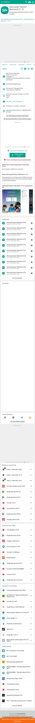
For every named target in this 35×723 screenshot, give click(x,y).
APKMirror (6, 2)
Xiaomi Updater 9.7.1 (12, 618)
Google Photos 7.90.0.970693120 (15, 607)
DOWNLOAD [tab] (4, 64)
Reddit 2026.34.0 (11, 557)
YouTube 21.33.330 (12, 601)
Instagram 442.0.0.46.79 (13, 541)
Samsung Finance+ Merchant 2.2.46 (16, 244)
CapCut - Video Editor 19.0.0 (14, 480)
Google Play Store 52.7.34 (13, 491)
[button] (22, 69)
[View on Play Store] (25, 69)
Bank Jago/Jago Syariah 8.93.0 (15, 662)
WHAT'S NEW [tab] (13, 64)
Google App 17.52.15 (12, 635)
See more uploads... (17, 278)
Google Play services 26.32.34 (15, 580)
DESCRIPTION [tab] (21, 64)
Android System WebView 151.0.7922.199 (18, 612)
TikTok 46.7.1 (10, 629)
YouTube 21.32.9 (11, 574)
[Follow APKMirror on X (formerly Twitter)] (5, 418)
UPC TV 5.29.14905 (12, 656)
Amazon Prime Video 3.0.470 (14, 678)
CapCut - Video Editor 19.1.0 (14, 475)
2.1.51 (9, 21)
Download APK (18, 155)
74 (13, 76)
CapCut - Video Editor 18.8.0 (14, 469)
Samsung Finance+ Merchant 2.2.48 (16, 233)
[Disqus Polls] (17, 306)
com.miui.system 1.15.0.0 (13, 546)
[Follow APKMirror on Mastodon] (13, 418)
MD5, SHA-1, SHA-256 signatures (14, 101)
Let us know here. (21, 713)
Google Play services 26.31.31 (15, 563)
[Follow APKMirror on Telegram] (22, 418)
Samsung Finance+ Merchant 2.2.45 (16, 250)
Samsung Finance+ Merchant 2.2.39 (16, 261)
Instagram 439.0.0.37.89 (13, 519)
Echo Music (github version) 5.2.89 (16, 486)
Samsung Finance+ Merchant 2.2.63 (16, 228)
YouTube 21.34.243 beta (13, 552)
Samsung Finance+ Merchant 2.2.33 (16, 272)
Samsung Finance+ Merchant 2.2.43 (16, 256)
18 (13, 106)
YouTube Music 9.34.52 (13, 684)
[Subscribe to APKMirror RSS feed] (30, 418)
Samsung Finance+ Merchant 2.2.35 (16, 267)
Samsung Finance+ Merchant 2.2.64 (16, 222)
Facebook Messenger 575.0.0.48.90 (16, 590)
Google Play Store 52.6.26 (13, 497)
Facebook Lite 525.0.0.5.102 (14, 623)
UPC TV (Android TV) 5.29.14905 (15, 650)
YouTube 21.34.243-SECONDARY (15, 569)
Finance (4, 69)
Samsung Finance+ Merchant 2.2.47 (16, 239)
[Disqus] (17, 348)
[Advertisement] (17, 43)
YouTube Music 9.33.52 (13, 508)
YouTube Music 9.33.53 (13, 689)
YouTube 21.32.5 (11, 503)
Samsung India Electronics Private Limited (11, 19)
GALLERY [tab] (29, 64)
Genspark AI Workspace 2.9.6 (14, 695)
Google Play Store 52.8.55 (13, 514)
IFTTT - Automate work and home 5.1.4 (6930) (19, 701)
